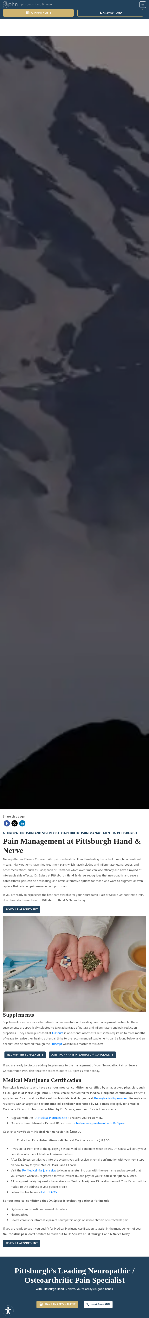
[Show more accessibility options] (8, 1310)
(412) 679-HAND (112, 13)
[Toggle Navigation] (142, 4)
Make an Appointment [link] (59, 1304)
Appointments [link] (40, 13)
